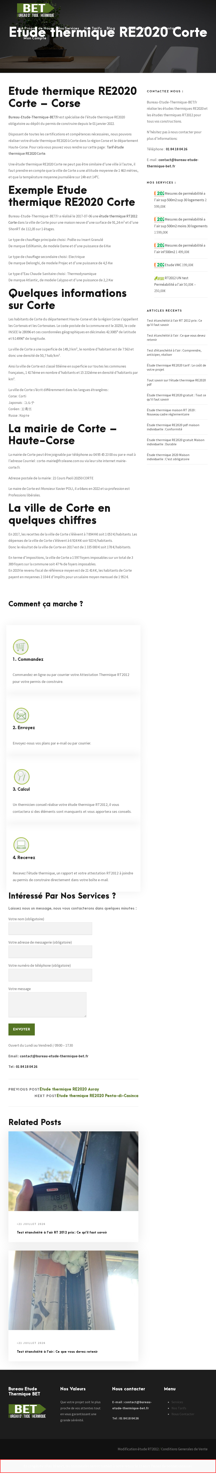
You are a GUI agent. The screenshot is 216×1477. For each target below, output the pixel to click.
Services (177, 1402)
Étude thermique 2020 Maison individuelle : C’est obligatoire (168, 457)
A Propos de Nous (36, 28)
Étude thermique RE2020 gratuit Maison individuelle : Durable (175, 442)
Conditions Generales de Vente (184, 1449)
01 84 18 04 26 (26, 1066)
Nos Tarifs (93, 28)
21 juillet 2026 (31, 1224)
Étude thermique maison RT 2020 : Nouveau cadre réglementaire (171, 412)
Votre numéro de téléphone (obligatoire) (39, 965)
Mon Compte (35, 38)
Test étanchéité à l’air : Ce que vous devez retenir (57, 1352)
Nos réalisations (134, 28)
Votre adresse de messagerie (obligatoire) (40, 942)
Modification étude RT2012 (138, 1449)
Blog (111, 28)
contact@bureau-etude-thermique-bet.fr (54, 1056)
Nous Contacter (167, 28)
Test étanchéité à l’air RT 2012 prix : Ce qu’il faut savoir (62, 1232)
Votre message (19, 988)
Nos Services (68, 28)
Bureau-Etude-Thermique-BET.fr (33, 117)
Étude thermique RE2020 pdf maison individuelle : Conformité (173, 427)
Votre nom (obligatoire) (26, 919)
